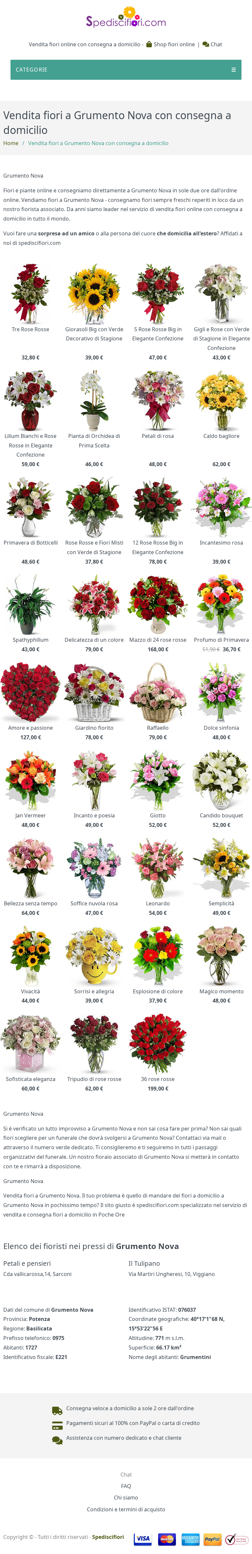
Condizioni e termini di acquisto (126, 1509)
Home (10, 143)
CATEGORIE (126, 69)
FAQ (126, 1486)
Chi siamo (126, 1497)
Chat (215, 44)
